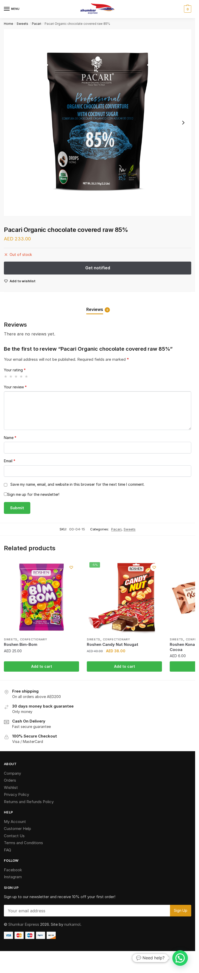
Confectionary (33, 639)
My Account (15, 821)
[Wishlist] (71, 567)
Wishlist (11, 787)
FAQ (7, 850)
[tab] (97, 305)
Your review (15, 387)
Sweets (22, 24)
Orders (10, 780)
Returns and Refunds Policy (29, 801)
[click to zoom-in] (97, 122)
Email (9, 461)
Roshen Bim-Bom (20, 644)
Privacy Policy (16, 794)
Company (12, 773)
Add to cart (41, 666)
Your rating (15, 370)
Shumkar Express (23, 924)
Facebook (13, 869)
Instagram (13, 876)
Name (10, 437)
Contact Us (14, 835)
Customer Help (17, 828)
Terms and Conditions (23, 842)
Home (8, 24)
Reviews (94, 309)
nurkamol (72, 924)
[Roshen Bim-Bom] (41, 597)
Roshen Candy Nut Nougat (112, 644)
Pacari (36, 24)
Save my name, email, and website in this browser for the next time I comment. (77, 484)
